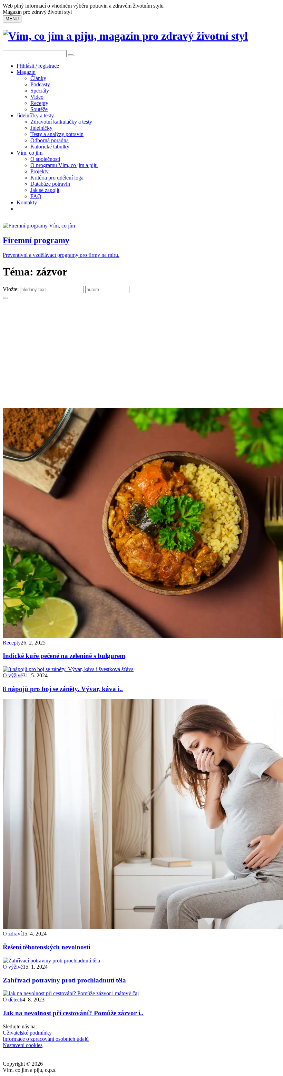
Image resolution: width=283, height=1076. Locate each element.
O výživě (13, 675)
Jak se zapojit (44, 190)
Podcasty (40, 84)
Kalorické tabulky (49, 146)
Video (36, 97)
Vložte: (11, 289)
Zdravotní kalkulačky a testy (61, 122)
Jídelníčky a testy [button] (35, 115)
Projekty (39, 171)
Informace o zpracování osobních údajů (46, 1039)
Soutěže (39, 109)
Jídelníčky (41, 128)
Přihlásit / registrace (38, 66)
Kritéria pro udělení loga (57, 178)
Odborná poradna (49, 140)
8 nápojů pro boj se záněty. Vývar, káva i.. (63, 688)
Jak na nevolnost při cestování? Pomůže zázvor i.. (73, 1013)
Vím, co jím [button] (29, 153)
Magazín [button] (26, 72)
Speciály (39, 91)
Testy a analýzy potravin (57, 134)
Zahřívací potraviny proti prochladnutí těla (64, 980)
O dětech (12, 999)
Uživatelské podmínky (27, 1033)
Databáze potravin (50, 184)
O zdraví (12, 934)
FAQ (35, 196)
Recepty (39, 103)
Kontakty (27, 202)
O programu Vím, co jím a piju (64, 165)
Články (38, 78)
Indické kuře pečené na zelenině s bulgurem (64, 655)
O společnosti (45, 159)
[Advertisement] (141, 356)
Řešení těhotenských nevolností (46, 947)
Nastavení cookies (22, 1045)
